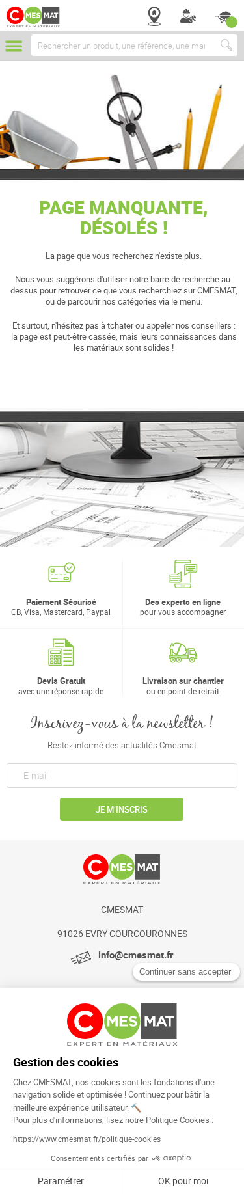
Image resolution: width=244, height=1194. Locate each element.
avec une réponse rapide (60, 685)
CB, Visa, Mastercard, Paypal (61, 606)
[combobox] (134, 45)
